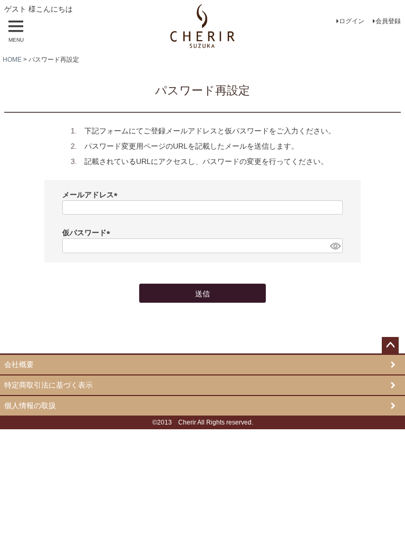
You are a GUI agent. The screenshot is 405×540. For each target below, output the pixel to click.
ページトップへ (390, 345)
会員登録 (388, 21)
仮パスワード (88, 232)
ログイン (351, 21)
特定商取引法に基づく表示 (48, 385)
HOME (12, 59)
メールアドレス (91, 194)
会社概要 (19, 364)
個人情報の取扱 (30, 405)
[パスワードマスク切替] (334, 246)
